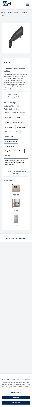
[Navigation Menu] (27, 5)
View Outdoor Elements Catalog (16, 238)
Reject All (16, 397)
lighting (24, 12)
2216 (3, 15)
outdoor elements (13, 12)
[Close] (30, 377)
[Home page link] (7, 4)
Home (3, 12)
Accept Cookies (16, 402)
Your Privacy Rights (16, 392)
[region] (16, 390)
